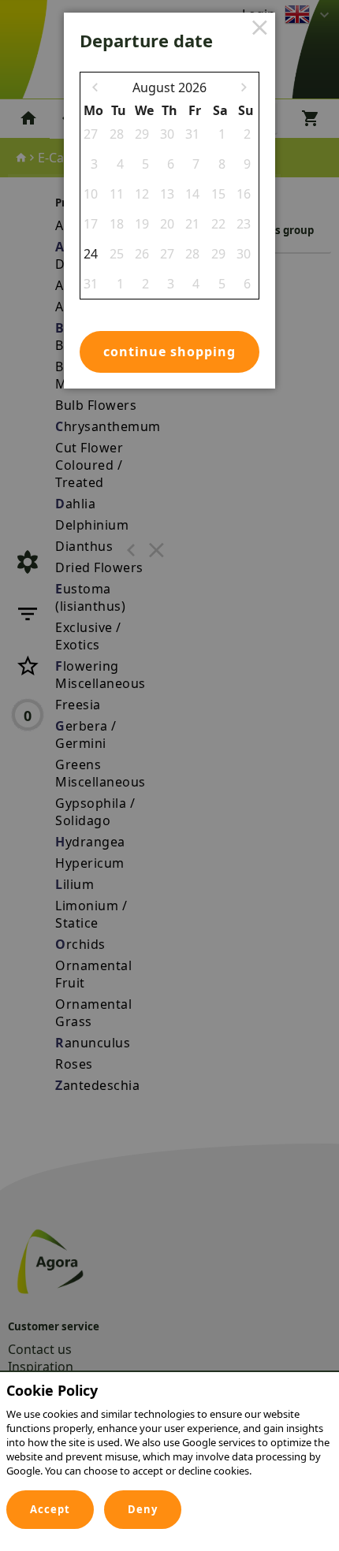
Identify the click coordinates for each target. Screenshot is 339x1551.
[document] (169, 1434)
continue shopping (169, 351)
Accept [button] (50, 1509)
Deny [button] (143, 1509)
